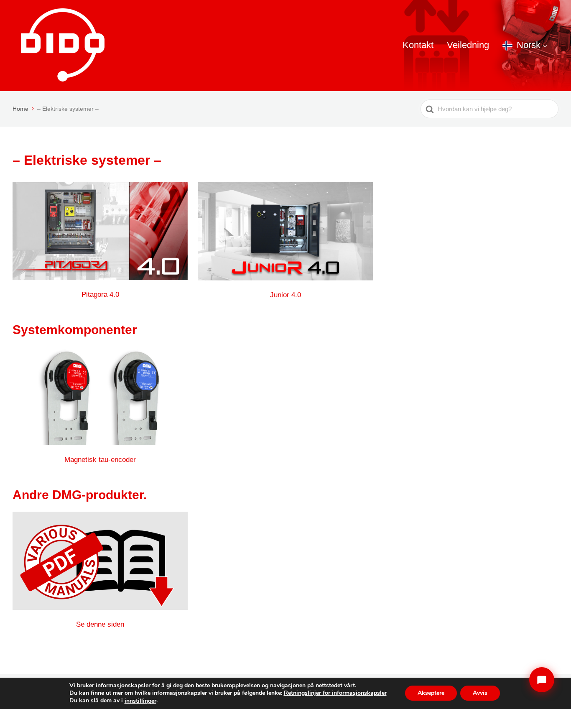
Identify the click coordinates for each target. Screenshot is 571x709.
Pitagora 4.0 (100, 294)
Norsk (528, 45)
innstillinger (140, 701)
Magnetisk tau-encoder (100, 460)
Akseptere (431, 693)
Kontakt (418, 45)
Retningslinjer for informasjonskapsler (335, 693)
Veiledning (468, 45)
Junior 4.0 (285, 295)
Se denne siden (100, 624)
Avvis (480, 693)
